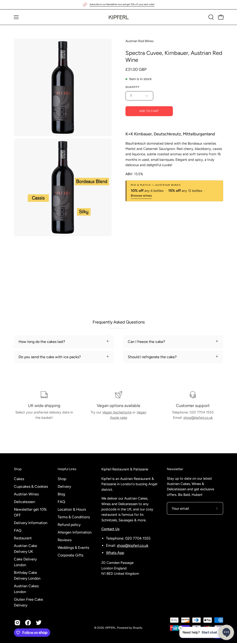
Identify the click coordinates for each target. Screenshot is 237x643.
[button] (210, 17)
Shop (18, 469)
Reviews (65, 540)
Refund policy (69, 524)
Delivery (64, 486)
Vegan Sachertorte (116, 412)
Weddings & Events (73, 547)
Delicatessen (24, 502)
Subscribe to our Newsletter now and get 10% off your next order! (122, 4)
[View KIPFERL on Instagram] (17, 622)
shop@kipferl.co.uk (198, 418)
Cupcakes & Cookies (31, 486)
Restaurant (23, 538)
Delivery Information (30, 523)
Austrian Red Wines (139, 41)
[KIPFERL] (118, 17)
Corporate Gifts (70, 555)
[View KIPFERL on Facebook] (28, 622)
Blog (61, 494)
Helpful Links (67, 469)
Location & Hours (72, 509)
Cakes (19, 479)
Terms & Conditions (74, 517)
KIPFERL (110, 627)
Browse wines (141, 196)
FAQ (17, 530)
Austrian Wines (26, 494)
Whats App (115, 552)
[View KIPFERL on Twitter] (38, 622)
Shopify (137, 627)
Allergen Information (75, 532)
